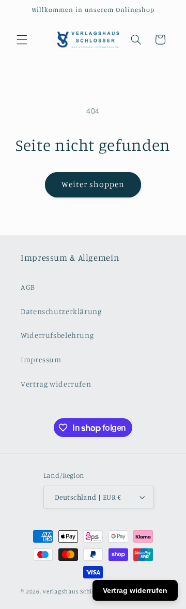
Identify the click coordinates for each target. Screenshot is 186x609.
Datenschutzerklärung (61, 311)
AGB (28, 286)
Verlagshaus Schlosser (74, 591)
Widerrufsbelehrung (57, 335)
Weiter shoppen (93, 184)
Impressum (41, 359)
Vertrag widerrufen (56, 383)
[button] (22, 39)
